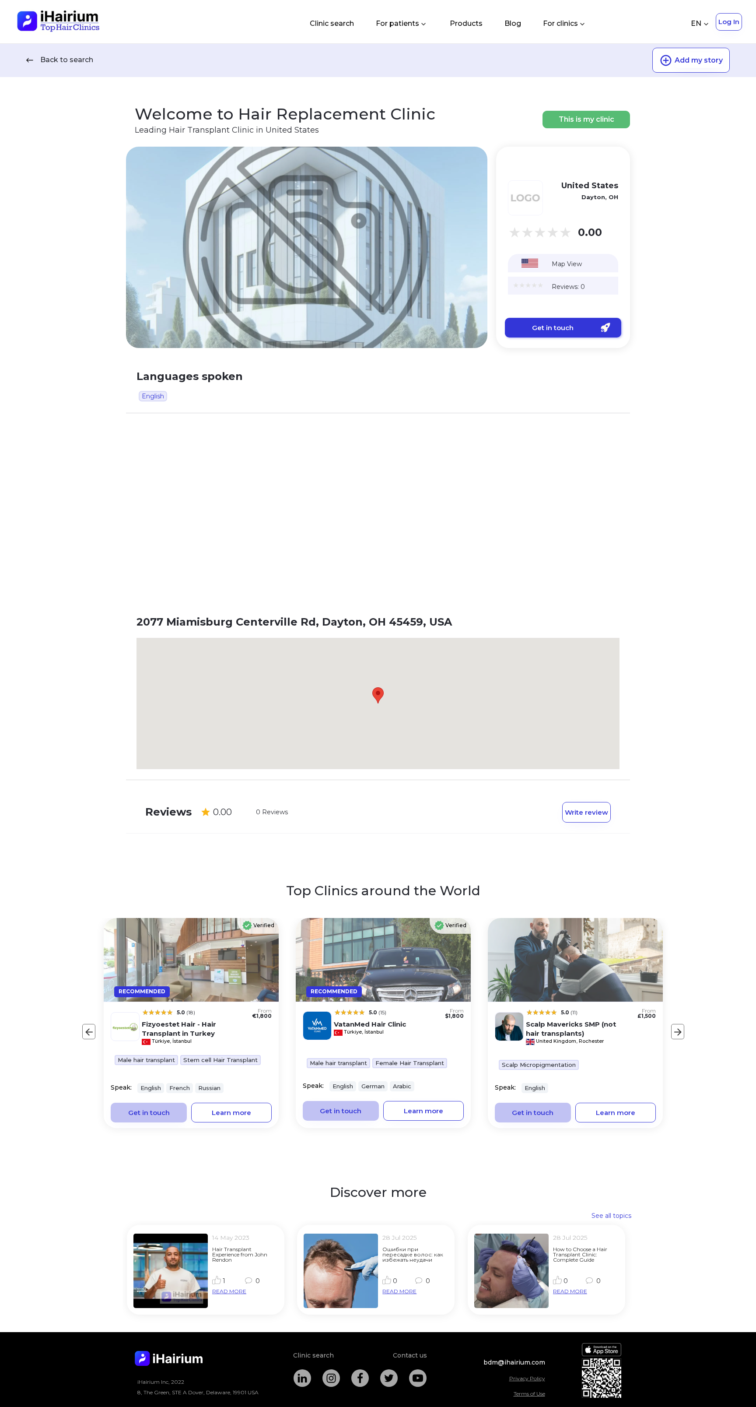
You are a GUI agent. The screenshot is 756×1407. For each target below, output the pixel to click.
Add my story (699, 60)
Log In (728, 22)
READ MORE (229, 1291)
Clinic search (332, 23)
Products (466, 23)
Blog (512, 23)
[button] (378, 695)
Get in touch (553, 328)
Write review (586, 812)
